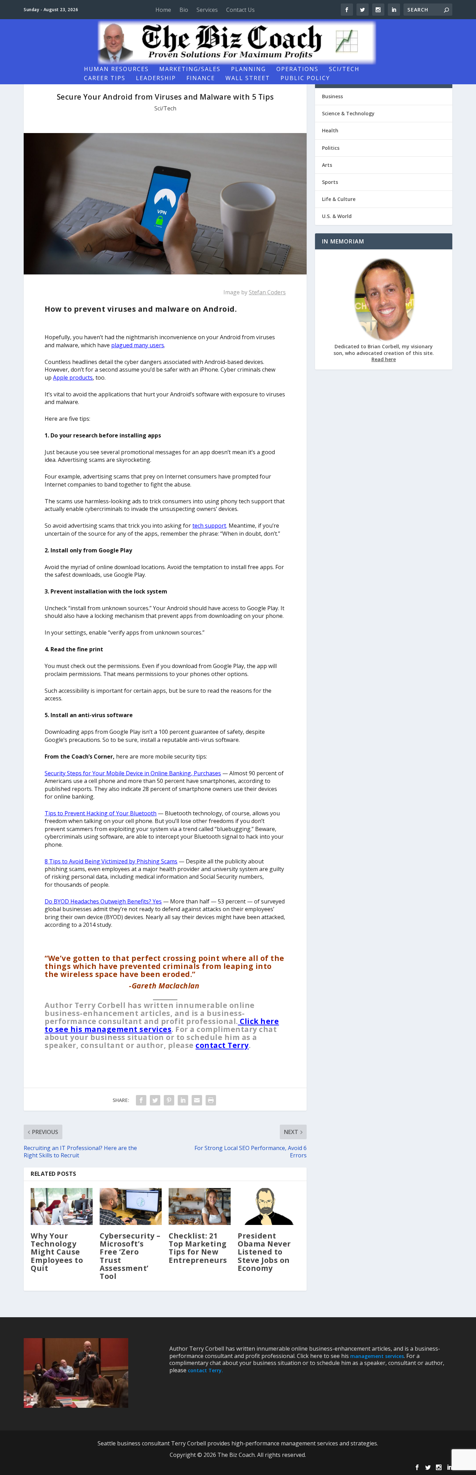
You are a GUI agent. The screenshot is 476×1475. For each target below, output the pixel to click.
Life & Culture (338, 199)
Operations (297, 69)
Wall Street (247, 78)
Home (163, 10)
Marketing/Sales (190, 69)
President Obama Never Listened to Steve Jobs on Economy (264, 1252)
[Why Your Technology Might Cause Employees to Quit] (62, 1206)
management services (377, 1356)
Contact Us (240, 10)
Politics (330, 148)
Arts (327, 165)
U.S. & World (337, 216)
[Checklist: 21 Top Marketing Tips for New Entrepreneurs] (200, 1206)
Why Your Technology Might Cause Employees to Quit (57, 1252)
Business (332, 96)
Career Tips (104, 78)
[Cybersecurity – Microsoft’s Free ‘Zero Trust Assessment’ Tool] (131, 1206)
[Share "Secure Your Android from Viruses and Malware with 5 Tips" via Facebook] (141, 1100)
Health (330, 130)
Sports (330, 182)
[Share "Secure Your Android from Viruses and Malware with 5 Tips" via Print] (211, 1100)
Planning (248, 69)
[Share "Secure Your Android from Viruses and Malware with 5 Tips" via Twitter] (155, 1100)
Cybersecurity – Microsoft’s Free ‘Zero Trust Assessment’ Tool (130, 1256)
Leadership (156, 78)
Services (207, 10)
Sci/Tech (344, 69)
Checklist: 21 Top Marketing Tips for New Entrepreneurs (198, 1248)
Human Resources (116, 69)
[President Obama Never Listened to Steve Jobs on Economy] (269, 1206)
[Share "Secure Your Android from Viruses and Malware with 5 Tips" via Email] (197, 1100)
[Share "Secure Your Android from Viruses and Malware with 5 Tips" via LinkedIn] (183, 1100)
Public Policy (305, 78)
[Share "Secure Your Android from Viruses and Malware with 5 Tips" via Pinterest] (169, 1100)
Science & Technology (348, 113)
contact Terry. (205, 1370)
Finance (200, 78)
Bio (183, 10)
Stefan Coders (267, 292)
